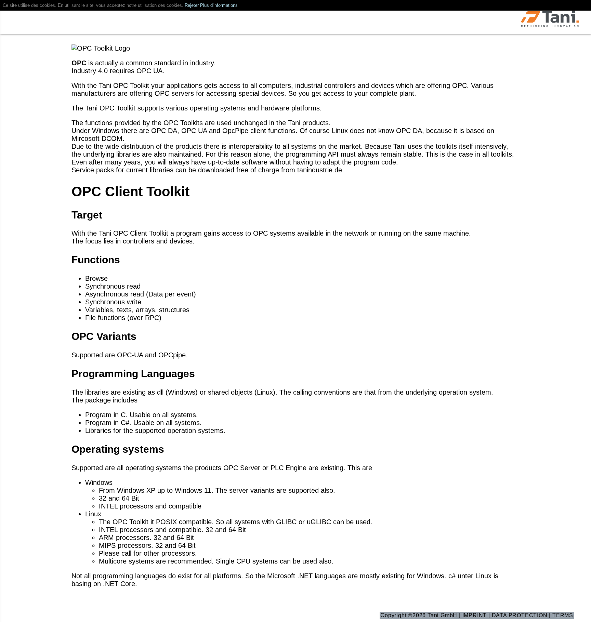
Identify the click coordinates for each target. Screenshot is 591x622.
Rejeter (192, 5)
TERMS (562, 615)
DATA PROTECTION (520, 615)
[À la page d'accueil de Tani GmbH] (550, 19)
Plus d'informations (219, 5)
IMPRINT (474, 615)
